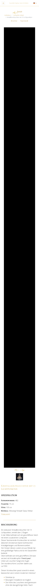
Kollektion (8, 15)
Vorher (15, 21)
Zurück (19, 11)
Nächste (23, 21)
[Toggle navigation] (3, 3)
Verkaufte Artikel (18, 15)
